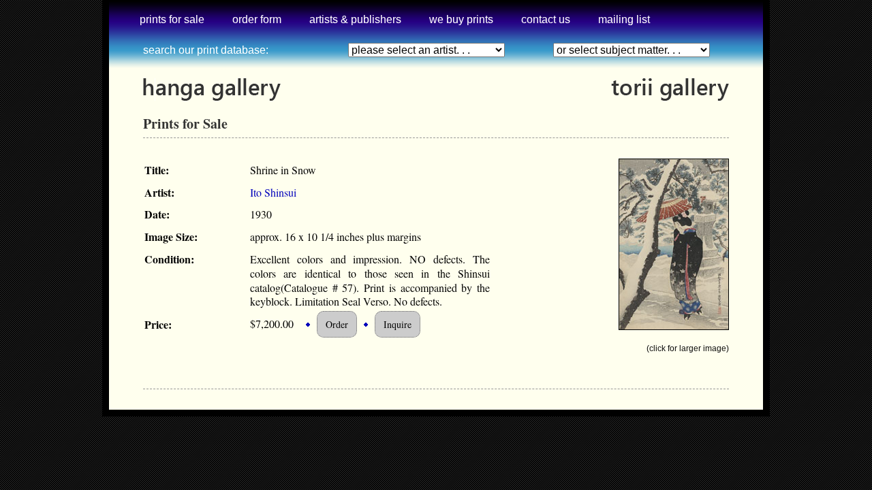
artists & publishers (355, 19)
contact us (545, 19)
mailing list (624, 19)
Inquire (397, 324)
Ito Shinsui (273, 192)
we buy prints (461, 19)
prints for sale (172, 19)
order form (256, 19)
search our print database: (205, 50)
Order (337, 324)
